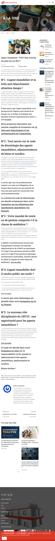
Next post (33, 411)
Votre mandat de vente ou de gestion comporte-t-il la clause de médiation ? (19, 220)
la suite (8, 119)
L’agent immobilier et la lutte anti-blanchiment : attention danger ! (18, 84)
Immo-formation (18, 386)
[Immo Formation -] (9, 2)
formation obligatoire (10, 379)
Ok (4, 538)
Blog (7, 33)
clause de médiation (16, 375)
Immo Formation (5, 503)
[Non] (53, 536)
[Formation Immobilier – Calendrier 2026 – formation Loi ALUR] (30, 432)
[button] (18, 471)
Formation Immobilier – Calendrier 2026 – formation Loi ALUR (29, 442)
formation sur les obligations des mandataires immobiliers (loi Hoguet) (17, 207)
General (12, 66)
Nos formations (4, 518)
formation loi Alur (10, 350)
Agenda (3, 515)
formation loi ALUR (24, 377)
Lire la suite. (6, 294)
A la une (13, 33)
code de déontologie (26, 375)
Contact (3, 508)
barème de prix (7, 375)
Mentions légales (5, 523)
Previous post (6, 411)
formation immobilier (14, 377)
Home (2, 33)
